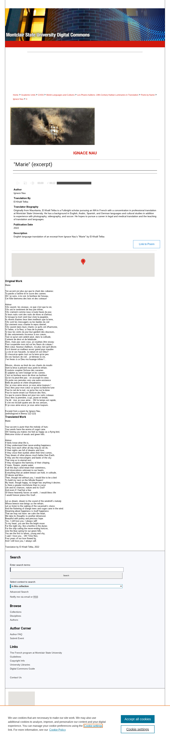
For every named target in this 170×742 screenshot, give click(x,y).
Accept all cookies (138, 719)
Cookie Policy (57, 729)
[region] (85, 723)
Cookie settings (93, 725)
